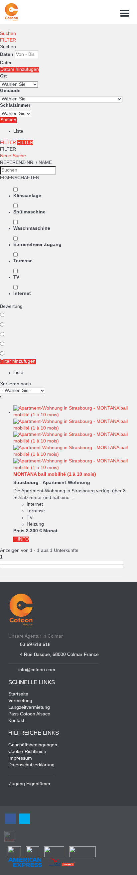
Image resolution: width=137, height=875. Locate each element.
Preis (19, 531)
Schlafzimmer (15, 105)
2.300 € (34, 531)
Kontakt (16, 720)
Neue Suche (13, 156)
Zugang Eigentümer (30, 784)
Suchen (8, 33)
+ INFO (21, 539)
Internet (22, 293)
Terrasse (23, 261)
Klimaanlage (27, 195)
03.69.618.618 (35, 644)
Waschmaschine (31, 228)
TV (16, 277)
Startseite (18, 694)
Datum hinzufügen (19, 69)
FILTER (8, 40)
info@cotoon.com (36, 670)
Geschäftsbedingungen (32, 745)
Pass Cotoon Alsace (29, 714)
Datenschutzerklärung (31, 765)
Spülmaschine (29, 212)
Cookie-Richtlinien (27, 751)
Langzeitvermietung (29, 707)
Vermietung (20, 700)
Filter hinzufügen (18, 361)
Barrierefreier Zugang (37, 244)
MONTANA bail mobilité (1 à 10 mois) (54, 474)
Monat (50, 531)
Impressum (20, 758)
